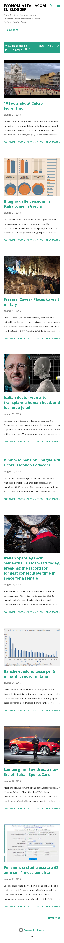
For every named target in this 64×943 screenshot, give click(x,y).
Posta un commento (30, 142)
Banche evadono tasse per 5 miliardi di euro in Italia (29, 674)
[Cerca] (51, 6)
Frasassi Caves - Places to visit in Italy (31, 302)
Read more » (53, 142)
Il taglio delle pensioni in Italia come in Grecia (27, 204)
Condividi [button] (9, 142)
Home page (12, 29)
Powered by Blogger (34, 929)
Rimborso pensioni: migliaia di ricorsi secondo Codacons (32, 462)
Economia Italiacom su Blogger (25, 7)
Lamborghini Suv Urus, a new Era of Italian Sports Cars (31, 772)
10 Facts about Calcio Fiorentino (23, 106)
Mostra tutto (49, 46)
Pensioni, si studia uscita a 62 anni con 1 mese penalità (31, 870)
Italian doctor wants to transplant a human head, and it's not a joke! (32, 402)
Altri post (54, 918)
